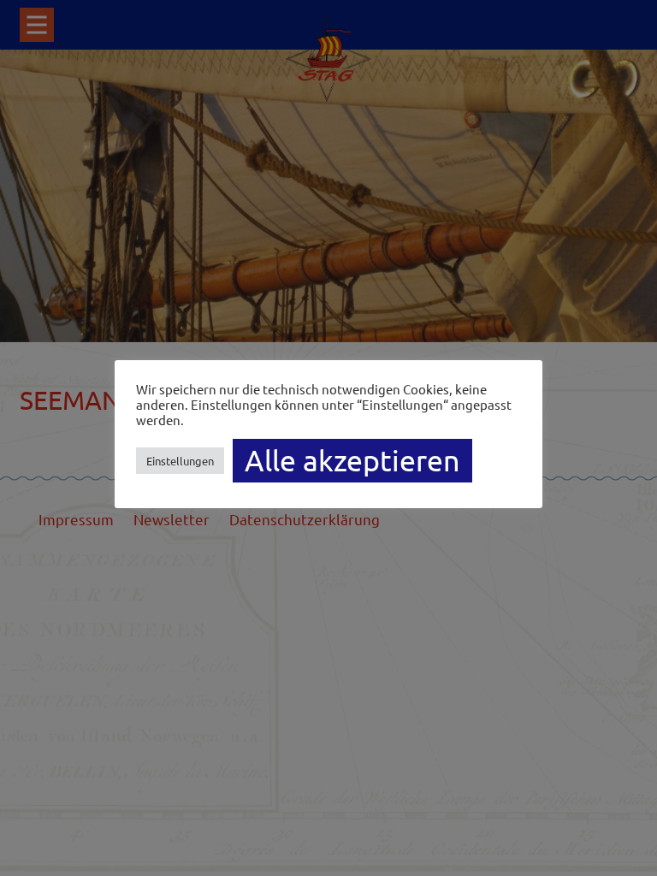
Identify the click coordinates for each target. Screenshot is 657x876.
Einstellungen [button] (180, 460)
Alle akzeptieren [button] (352, 460)
